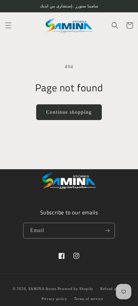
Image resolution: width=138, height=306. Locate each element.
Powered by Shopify (76, 288)
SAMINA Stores (42, 288)
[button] (8, 25)
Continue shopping (69, 112)
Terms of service (88, 299)
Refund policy (112, 289)
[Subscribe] (107, 230)
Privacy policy (54, 299)
